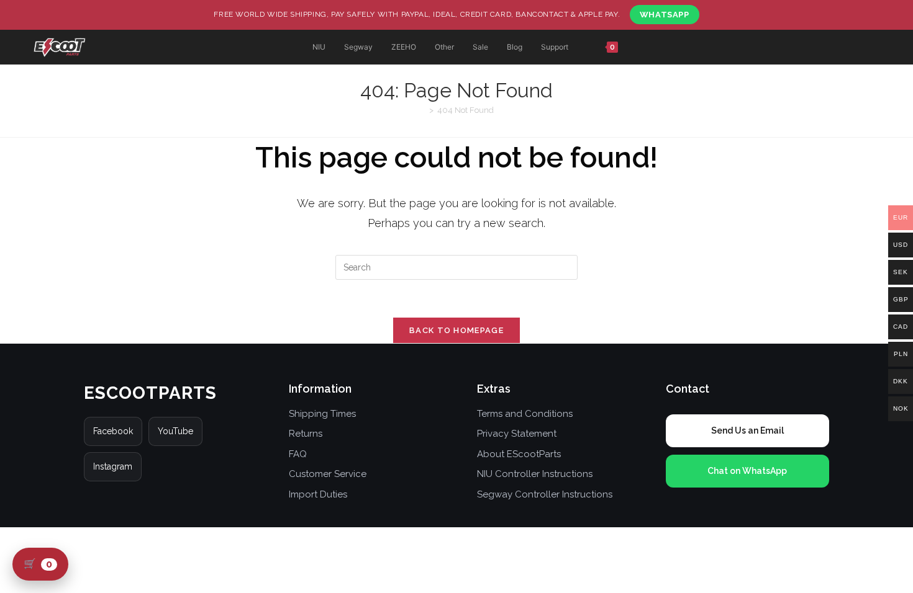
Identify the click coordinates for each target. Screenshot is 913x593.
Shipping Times (322, 413)
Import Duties (318, 494)
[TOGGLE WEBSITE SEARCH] (658, 47)
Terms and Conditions (525, 413)
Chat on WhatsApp (747, 471)
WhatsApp (664, 14)
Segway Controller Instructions (544, 494)
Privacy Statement (516, 433)
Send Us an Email (747, 430)
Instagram (112, 466)
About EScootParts (519, 454)
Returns (305, 433)
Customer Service (327, 473)
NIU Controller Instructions (535, 473)
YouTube (175, 431)
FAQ (298, 454)
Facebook (113, 431)
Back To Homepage (456, 330)
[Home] (422, 110)
